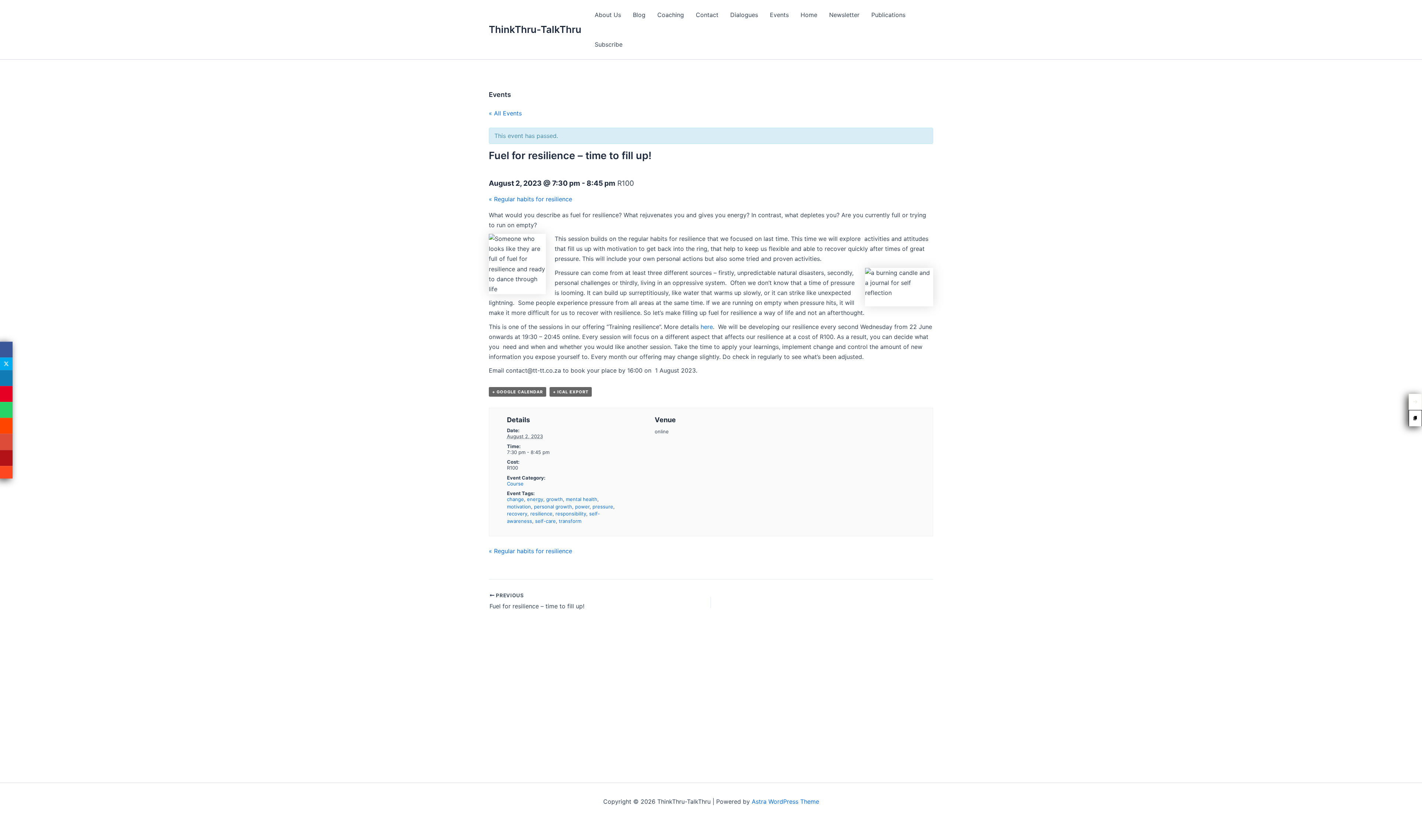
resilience (541, 514)
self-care (545, 521)
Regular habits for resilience (530, 199)
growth (554, 499)
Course (515, 484)
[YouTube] (6, 458)
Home (809, 15)
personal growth (553, 507)
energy (535, 499)
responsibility (570, 514)
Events (779, 15)
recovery (517, 514)
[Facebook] (6, 349)
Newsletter (844, 15)
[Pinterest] (6, 394)
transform (570, 521)
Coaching (670, 15)
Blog (639, 15)
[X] (6, 363)
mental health (581, 499)
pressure (602, 507)
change (515, 499)
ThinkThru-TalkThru (535, 29)
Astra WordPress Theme (785, 801)
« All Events (505, 113)
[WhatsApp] (6, 410)
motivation (519, 507)
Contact (707, 15)
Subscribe (608, 44)
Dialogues (744, 15)
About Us (608, 15)
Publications (888, 15)
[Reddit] (6, 426)
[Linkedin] (6, 378)
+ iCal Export (570, 391)
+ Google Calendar (517, 391)
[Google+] (6, 442)
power (582, 507)
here (707, 326)
